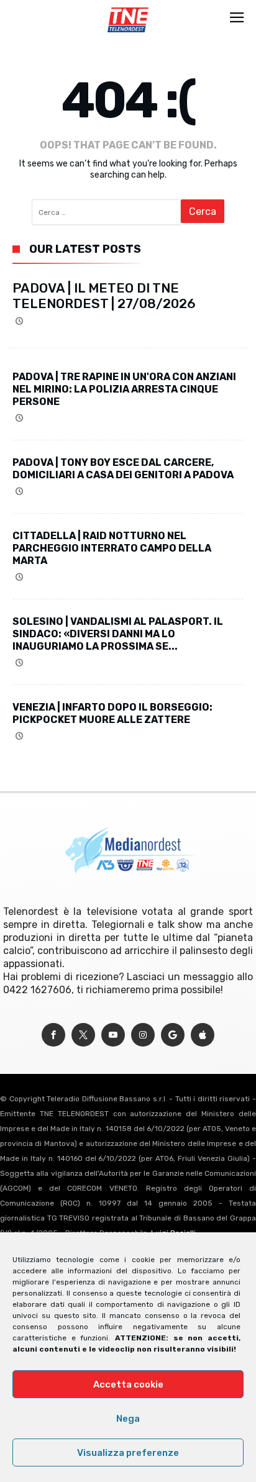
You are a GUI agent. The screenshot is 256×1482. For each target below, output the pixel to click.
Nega (128, 1418)
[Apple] (202, 1035)
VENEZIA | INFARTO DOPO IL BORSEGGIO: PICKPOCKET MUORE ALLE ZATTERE (112, 713)
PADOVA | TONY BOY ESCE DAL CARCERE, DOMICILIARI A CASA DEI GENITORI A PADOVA (123, 469)
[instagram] (143, 1035)
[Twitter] (83, 1035)
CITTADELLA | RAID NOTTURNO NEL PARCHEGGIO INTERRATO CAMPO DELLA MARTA (111, 548)
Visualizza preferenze (128, 1452)
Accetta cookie (128, 1384)
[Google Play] (173, 1035)
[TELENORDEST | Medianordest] (127, 7)
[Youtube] (113, 1035)
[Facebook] (53, 1035)
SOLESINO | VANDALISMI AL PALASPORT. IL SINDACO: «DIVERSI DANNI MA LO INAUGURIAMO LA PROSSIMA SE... (117, 634)
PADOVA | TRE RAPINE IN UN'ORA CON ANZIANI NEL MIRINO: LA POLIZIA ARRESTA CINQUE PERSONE (124, 389)
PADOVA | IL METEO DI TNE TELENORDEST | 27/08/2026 (104, 295)
